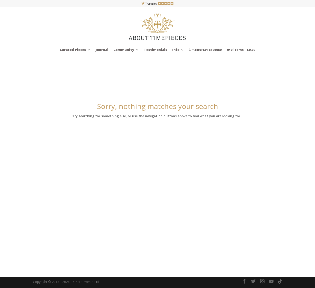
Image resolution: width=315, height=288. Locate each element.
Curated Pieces (73, 50)
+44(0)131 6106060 (206, 50)
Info (175, 50)
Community (123, 50)
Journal (102, 50)
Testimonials (155, 50)
